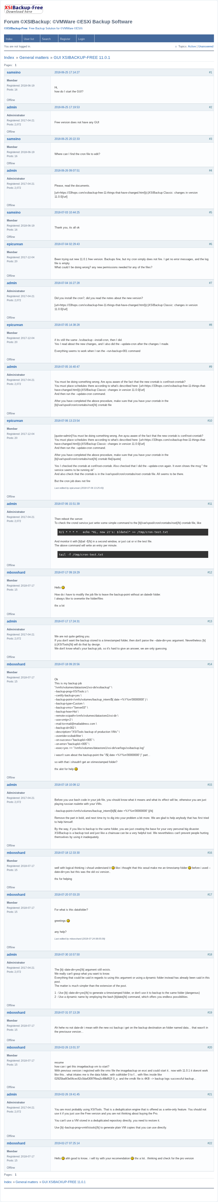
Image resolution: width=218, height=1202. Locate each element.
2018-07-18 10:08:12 (67, 784)
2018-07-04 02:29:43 (67, 244)
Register (65, 39)
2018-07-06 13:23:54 (67, 420)
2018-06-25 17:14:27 (67, 72)
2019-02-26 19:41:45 (67, 1094)
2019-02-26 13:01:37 (67, 1047)
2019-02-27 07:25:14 (67, 1143)
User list (29, 39)
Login (81, 39)
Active (192, 46)
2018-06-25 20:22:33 (67, 138)
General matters (34, 57)
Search (46, 39)
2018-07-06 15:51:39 (67, 503)
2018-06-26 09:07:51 (67, 170)
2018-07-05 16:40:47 (67, 366)
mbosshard (16, 572)
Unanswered (205, 46)
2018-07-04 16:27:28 (67, 283)
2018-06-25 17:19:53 (67, 107)
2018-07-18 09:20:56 (67, 664)
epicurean (15, 244)
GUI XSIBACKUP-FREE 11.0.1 (82, 57)
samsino (14, 72)
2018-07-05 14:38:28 (67, 324)
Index (9, 39)
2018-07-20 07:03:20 (67, 894)
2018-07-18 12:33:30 (67, 852)
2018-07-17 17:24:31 (67, 621)
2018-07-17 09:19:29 (67, 572)
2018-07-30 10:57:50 (67, 954)
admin (12, 107)
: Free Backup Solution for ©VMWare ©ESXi (43, 28)
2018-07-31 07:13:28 (67, 1012)
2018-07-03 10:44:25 (67, 212)
